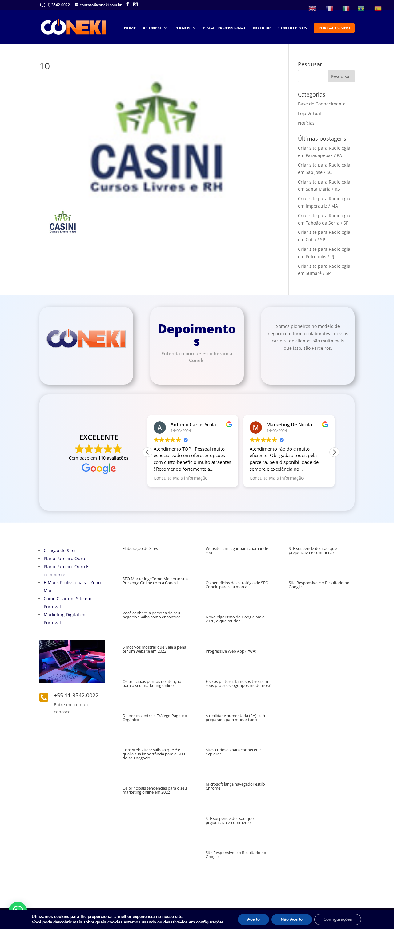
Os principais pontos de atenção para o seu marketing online (152, 683)
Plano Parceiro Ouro (64, 558)
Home (130, 28)
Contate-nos (292, 28)
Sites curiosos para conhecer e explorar (233, 752)
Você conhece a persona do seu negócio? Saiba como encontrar (151, 615)
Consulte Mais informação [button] (180, 478)
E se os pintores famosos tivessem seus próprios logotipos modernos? (238, 683)
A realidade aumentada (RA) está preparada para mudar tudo (235, 717)
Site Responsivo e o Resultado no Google (236, 854)
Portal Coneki (334, 28)
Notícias (262, 28)
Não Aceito (292, 919)
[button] (334, 452)
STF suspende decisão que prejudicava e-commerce (230, 820)
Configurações (338, 919)
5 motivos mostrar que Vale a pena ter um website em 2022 (154, 649)
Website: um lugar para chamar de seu (237, 550)
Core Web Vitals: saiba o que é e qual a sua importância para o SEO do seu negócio (154, 754)
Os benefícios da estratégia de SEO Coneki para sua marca (237, 584)
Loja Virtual (309, 113)
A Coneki (152, 28)
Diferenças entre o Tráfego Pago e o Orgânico (155, 717)
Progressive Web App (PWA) (231, 651)
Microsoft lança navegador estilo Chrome (235, 786)
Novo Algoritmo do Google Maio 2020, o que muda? (235, 619)
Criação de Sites (60, 550)
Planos (182, 28)
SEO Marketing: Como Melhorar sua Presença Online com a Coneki (155, 580)
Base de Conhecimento (321, 104)
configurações (210, 922)
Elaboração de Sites (140, 548)
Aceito (253, 919)
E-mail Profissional (224, 28)
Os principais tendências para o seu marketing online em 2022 (155, 790)
